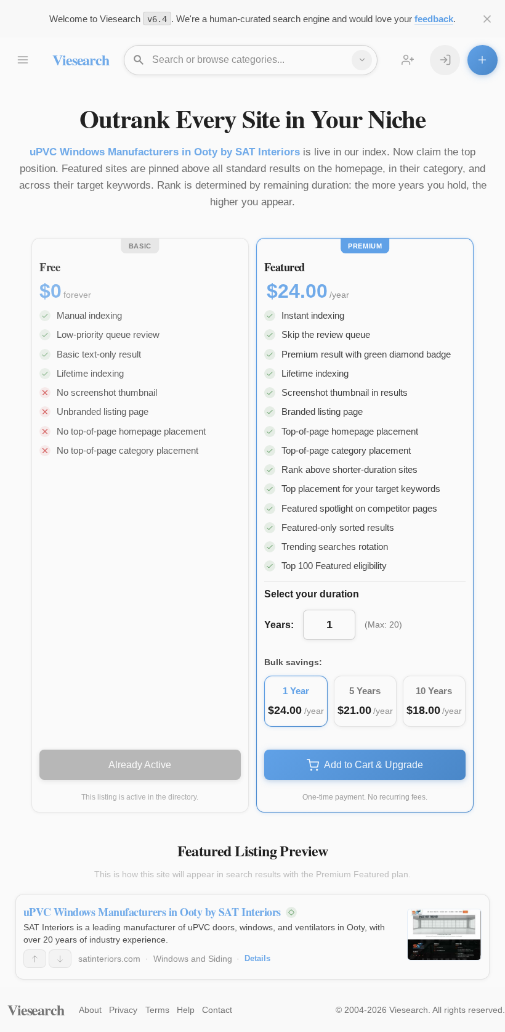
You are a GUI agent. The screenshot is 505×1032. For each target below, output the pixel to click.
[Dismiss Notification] (487, 19)
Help (186, 1010)
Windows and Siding (192, 959)
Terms (157, 1010)
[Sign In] (445, 60)
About (90, 1010)
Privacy (123, 1010)
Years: (279, 625)
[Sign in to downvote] (60, 958)
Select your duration (311, 594)
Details (257, 958)
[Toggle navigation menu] (22, 60)
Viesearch (80, 59)
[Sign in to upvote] (34, 958)
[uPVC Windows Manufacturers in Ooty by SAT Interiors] (444, 934)
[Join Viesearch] (408, 60)
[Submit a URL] (482, 60)
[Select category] (362, 60)
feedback (433, 19)
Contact (217, 1010)
